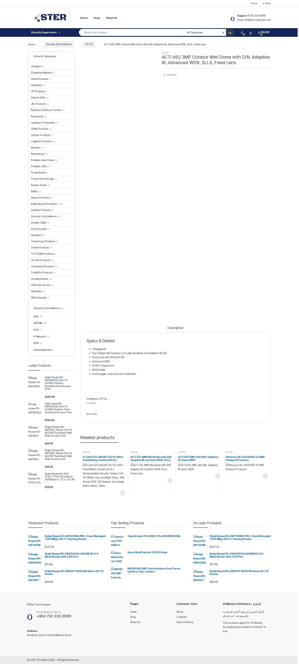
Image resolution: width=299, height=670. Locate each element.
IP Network (42, 336)
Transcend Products (44, 266)
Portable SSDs (41, 166)
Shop (268, 3)
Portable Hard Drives (44, 160)
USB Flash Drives (42, 285)
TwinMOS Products (43, 272)
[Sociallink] (28, 642)
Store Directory (185, 622)
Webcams (38, 291)
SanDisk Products (42, 210)
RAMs (36, 191)
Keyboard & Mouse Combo (48, 109)
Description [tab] (175, 328)
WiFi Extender (40, 297)
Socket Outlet (40, 222)
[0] (242, 32)
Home (84, 17)
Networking (39, 153)
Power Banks (40, 172)
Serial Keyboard (44, 349)
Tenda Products (42, 247)
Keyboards (39, 116)
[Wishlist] (251, 32)
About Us (111, 17)
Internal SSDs (40, 97)
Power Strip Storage (44, 178)
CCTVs (89, 44)
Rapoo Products (41, 197)
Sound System (40, 228)
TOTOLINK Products (44, 253)
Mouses (37, 147)
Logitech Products (43, 141)
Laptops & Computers (44, 122)
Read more (122, 493)
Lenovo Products (42, 135)
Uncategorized (41, 278)
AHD (38, 316)
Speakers (38, 235)
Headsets (38, 85)
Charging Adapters (43, 72)
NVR (38, 343)
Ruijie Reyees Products (46, 203)
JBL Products (40, 103)
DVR (38, 329)
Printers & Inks (41, 185)
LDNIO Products (41, 128)
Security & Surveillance (59, 44)
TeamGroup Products (44, 241)
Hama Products (41, 78)
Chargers (37, 66)
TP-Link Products (42, 260)
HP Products (39, 91)
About (254, 3)
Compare (181, 616)
